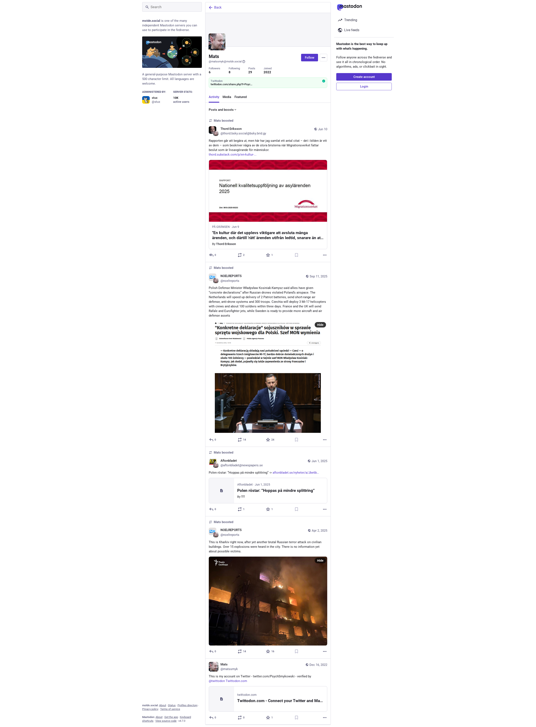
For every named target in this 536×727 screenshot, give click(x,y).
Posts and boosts (221, 110)
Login (364, 86)
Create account (364, 77)
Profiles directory (187, 705)
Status (172, 705)
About (162, 705)
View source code (166, 720)
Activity (214, 97)
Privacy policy (150, 709)
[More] (324, 255)
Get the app (171, 717)
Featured (240, 97)
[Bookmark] (296, 255)
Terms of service (170, 709)
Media (227, 97)
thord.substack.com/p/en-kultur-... (232, 154)
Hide (320, 324)
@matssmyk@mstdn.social (225, 61)
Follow (309, 57)
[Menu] (323, 57)
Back (218, 7)
